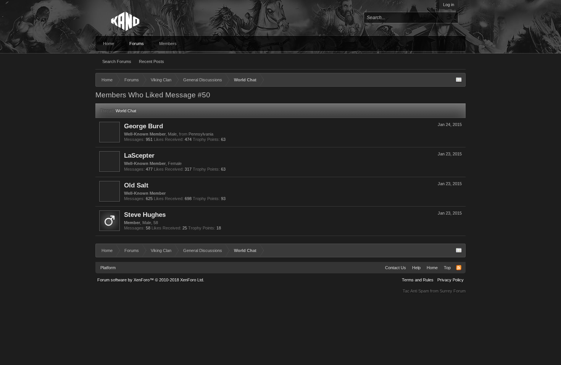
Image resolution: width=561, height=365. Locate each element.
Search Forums (116, 61)
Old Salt (136, 185)
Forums (136, 43)
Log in (448, 4)
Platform (108, 267)
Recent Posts (151, 61)
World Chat (126, 110)
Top (447, 267)
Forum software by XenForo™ (150, 280)
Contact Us (395, 267)
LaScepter (139, 155)
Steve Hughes (145, 214)
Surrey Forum (453, 291)
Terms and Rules (418, 280)
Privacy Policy (450, 280)
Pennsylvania (201, 134)
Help (416, 267)
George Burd (143, 126)
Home (108, 43)
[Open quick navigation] (459, 80)
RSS (459, 268)
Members (168, 43)
